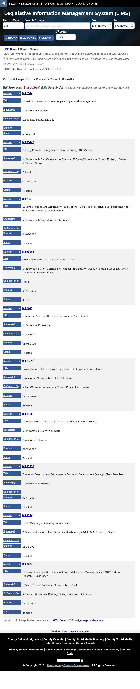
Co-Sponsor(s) (11, 118)
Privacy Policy (18, 649)
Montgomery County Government (68, 665)
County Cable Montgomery (24, 639)
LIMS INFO (64, 3)
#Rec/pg (61, 31)
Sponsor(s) (9, 109)
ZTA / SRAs (48, 3)
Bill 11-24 (27, 564)
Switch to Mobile (79, 631)
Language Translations (78, 649)
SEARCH (12, 38)
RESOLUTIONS (28, 3)
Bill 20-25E (28, 466)
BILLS (12, 3)
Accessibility (54, 649)
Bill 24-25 (27, 414)
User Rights (36, 649)
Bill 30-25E (28, 361)
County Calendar (53, 639)
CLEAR (45, 38)
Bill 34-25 (27, 308)
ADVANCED (29, 38)
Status (6, 133)
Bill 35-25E (28, 251)
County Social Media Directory (85, 639)
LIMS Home (10, 49)
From (94, 20)
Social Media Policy (107, 649)
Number (7, 93)
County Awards (85, 643)
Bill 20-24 (27, 515)
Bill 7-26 (26, 199)
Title (5, 100)
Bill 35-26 (27, 93)
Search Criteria (34, 20)
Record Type (11, 20)
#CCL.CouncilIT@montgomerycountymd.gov (78, 620)
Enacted (7, 128)
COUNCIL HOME (86, 3)
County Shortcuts (63, 643)
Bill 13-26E (28, 142)
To (115, 20)
